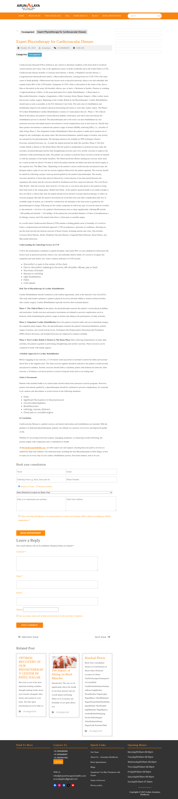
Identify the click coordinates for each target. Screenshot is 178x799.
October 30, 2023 (28, 48)
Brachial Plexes (95, 658)
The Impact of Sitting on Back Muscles (62, 674)
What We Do (34, 16)
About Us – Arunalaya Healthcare (104, 757)
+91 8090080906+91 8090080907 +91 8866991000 (60, 754)
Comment (21, 552)
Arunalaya (46, 48)
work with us (80, 16)
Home (21, 16)
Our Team (95, 752)
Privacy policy (96, 785)
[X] (68, 785)
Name (19, 576)
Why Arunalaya (53, 16)
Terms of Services (98, 780)
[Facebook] (54, 785)
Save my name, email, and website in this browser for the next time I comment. (51, 616)
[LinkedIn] (63, 785)
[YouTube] (72, 785)
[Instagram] (59, 785)
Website (19, 610)
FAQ (67, 16)
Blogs (95, 16)
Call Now (58, 762)
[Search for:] (142, 15)
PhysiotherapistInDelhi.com (33, 448)
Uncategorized (27, 32)
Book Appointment (112, 16)
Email (19, 593)
